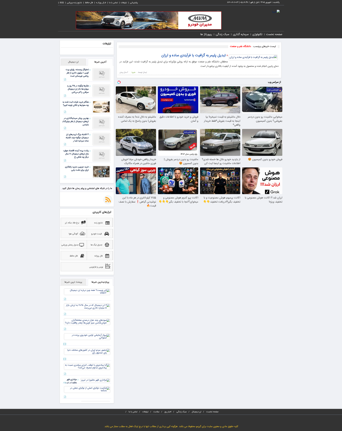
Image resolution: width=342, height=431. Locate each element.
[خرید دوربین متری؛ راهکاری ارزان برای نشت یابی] (101, 172)
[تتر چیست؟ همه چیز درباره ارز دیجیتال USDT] (87, 292)
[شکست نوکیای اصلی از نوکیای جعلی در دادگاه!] (87, 390)
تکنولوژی (257, 34)
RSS (62, 2)
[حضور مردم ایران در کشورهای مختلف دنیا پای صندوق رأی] (87, 352)
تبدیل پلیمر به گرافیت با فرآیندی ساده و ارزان (193, 55)
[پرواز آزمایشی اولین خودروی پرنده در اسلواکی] (87, 337)
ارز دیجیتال (196, 412)
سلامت (156, 412)
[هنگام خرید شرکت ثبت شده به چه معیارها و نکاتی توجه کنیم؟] (101, 107)
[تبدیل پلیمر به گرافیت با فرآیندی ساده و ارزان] (253, 58)
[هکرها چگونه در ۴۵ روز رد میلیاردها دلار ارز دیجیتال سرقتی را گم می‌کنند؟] (101, 91)
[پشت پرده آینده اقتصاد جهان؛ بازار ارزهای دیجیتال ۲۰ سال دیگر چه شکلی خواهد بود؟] (101, 156)
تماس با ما (113, 2)
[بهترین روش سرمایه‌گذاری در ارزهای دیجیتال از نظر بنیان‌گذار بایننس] (101, 123)
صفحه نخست (274, 34)
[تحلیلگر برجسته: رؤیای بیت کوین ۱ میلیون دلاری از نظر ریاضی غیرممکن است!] (101, 75)
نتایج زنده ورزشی (74, 2)
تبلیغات (124, 2)
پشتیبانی (134, 2)
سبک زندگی (222, 34)
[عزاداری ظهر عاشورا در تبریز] (95, 380)
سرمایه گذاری (241, 34)
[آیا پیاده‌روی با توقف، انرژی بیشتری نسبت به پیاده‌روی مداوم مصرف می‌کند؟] (87, 367)
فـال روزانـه (101, 2)
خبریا (133, 72)
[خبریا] (276, 12)
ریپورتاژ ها (206, 34)
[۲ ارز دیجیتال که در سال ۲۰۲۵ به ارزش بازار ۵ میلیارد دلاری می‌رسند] (87, 307)
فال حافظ (89, 2)
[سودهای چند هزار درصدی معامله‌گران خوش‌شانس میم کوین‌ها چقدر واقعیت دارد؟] (87, 322)
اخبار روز (167, 412)
